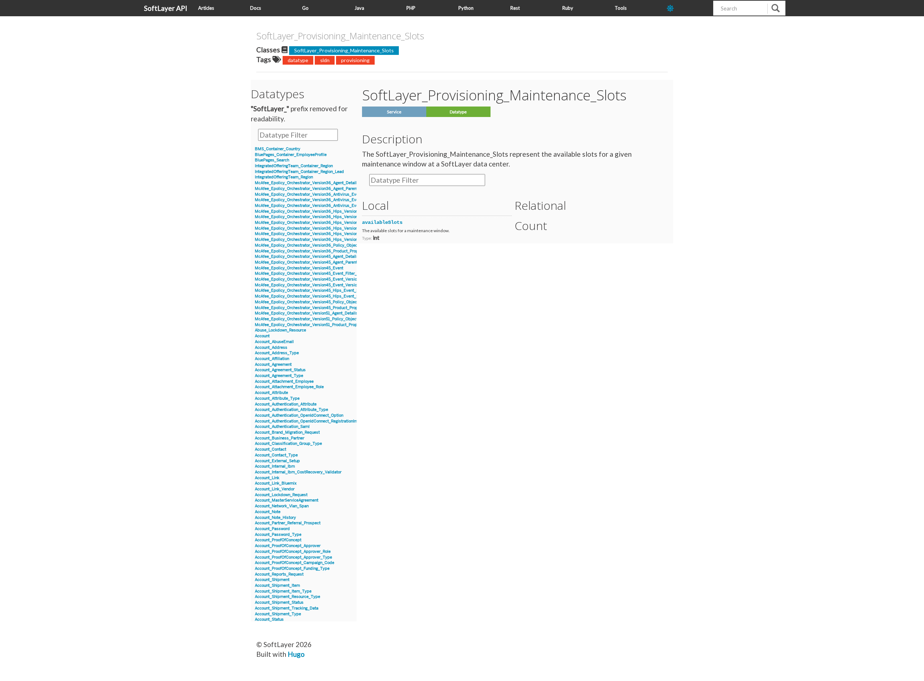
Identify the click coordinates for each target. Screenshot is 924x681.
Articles (206, 8)
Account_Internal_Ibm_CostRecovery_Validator (298, 472)
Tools (621, 8)
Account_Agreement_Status (280, 370)
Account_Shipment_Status (279, 602)
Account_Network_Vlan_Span (282, 506)
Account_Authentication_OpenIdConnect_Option (299, 415)
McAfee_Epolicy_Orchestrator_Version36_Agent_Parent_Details (314, 188)
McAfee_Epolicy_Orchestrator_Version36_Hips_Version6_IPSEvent (317, 222)
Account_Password (272, 528)
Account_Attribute (271, 392)
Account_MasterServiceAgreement (286, 500)
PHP (410, 8)
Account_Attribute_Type (277, 398)
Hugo (296, 654)
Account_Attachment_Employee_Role (289, 387)
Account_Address (271, 347)
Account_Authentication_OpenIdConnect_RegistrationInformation (314, 421)
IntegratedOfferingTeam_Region (284, 177)
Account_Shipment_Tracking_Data (286, 608)
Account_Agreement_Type (279, 375)
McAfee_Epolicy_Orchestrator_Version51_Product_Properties (311, 324)
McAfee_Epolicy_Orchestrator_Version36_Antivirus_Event (308, 194)
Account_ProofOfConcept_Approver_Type (293, 557)
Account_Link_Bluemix (276, 483)
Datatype (458, 111)
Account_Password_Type (278, 534)
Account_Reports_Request (279, 574)
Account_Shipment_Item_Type (283, 591)
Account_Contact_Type (276, 455)
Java (359, 8)
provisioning (355, 60)
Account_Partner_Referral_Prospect (288, 523)
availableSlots (382, 222)
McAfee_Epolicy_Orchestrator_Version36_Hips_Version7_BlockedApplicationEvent (332, 228)
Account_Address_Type (277, 353)
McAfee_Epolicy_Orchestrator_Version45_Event (299, 268)
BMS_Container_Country (277, 149)
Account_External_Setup (277, 461)
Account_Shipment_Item (277, 585)
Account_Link (267, 478)
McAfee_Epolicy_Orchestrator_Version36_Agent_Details (307, 183)
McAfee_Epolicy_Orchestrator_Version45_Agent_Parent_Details (313, 262)
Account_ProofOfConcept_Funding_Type (292, 568)
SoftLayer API (165, 8)
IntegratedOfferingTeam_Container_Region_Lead (299, 171)
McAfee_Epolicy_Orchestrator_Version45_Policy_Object (306, 302)
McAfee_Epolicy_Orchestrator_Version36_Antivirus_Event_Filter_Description (326, 205)
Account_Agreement (273, 364)
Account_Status (269, 619)
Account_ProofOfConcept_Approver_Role (293, 551)
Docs (255, 8)
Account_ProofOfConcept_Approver (288, 545)
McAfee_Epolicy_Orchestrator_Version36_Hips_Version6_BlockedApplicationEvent (332, 211)
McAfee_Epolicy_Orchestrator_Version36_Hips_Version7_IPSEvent (317, 239)
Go (305, 8)
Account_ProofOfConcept (278, 540)
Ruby (567, 8)
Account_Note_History (275, 517)
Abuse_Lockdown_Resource (280, 330)
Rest (515, 8)
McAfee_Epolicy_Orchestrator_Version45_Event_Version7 (308, 279)
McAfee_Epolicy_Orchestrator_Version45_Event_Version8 (308, 285)
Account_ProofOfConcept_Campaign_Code (294, 562)
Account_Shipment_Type (278, 614)
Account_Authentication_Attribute (286, 404)
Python (466, 8)
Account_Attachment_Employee (284, 381)
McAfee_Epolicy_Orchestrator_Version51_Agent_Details (306, 313)
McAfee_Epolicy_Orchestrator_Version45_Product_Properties (312, 307)
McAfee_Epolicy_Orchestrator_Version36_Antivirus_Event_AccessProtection (325, 200)
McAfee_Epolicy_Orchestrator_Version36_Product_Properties (312, 251)
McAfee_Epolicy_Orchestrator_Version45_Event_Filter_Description (316, 273)
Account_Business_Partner (279, 438)
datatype (298, 60)
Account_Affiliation (272, 358)
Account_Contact (270, 449)
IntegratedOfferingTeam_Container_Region (294, 166)
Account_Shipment (272, 579)
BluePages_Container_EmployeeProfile (291, 154)
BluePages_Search (272, 160)
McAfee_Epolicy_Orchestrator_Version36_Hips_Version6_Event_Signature (323, 216)
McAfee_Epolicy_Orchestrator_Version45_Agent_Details (306, 256)
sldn (325, 60)
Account (262, 336)
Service (394, 111)
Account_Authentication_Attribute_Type (291, 409)
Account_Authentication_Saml (282, 426)
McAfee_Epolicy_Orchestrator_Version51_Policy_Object (306, 319)
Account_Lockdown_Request (281, 495)
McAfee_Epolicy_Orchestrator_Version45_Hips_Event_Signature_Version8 (323, 296)
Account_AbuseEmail (274, 341)
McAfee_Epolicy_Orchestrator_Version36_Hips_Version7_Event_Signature (323, 233)
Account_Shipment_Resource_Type (287, 596)
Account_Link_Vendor (275, 489)
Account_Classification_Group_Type (288, 443)
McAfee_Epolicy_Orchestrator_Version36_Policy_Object (307, 245)
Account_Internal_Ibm (275, 466)
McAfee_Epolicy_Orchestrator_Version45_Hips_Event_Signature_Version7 (323, 290)
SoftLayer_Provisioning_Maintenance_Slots (344, 50)
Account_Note (267, 511)
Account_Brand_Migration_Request (287, 432)
